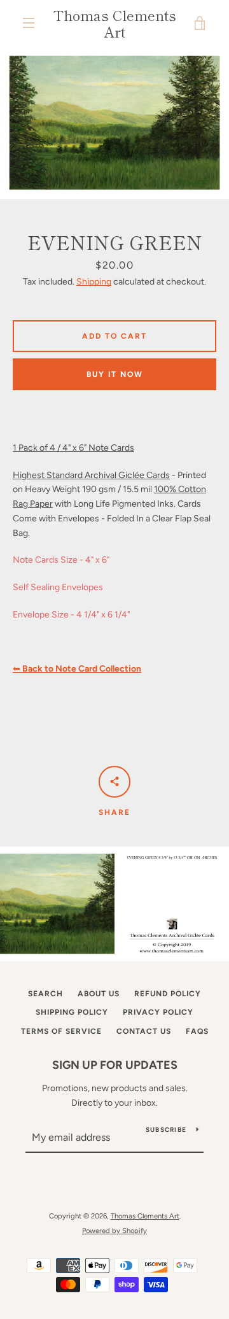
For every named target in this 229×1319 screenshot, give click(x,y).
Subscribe (166, 1129)
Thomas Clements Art (114, 23)
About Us (99, 993)
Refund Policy (167, 993)
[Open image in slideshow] (114, 122)
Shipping (93, 281)
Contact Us (143, 1031)
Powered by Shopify (114, 1230)
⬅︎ (77, 668)
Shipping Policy (72, 1012)
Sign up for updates (114, 1065)
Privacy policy (158, 1012)
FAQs (197, 1031)
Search (45, 993)
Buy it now (115, 374)
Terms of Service (61, 1031)
